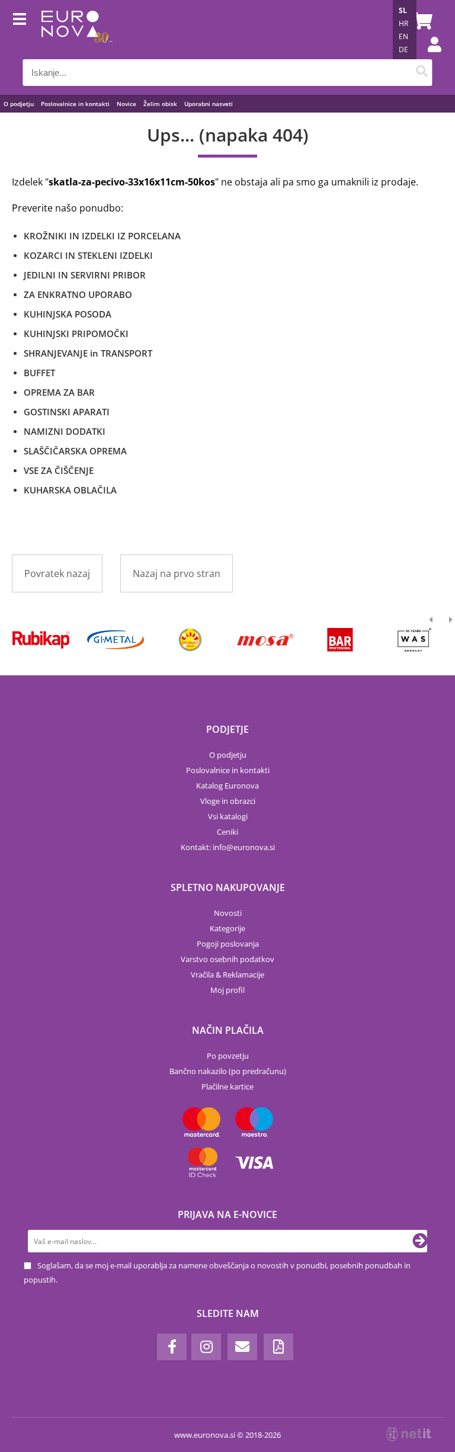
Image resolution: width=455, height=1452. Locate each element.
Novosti (228, 913)
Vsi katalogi (228, 816)
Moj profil (227, 990)
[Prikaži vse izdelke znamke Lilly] (190, 640)
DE (403, 49)
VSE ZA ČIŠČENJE (59, 470)
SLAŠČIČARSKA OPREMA (75, 451)
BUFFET (39, 373)
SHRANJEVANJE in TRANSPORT (88, 353)
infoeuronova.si (244, 847)
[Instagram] (206, 1347)
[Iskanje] (422, 72)
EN (403, 36)
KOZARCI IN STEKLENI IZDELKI (88, 255)
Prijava (428, 56)
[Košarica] (420, 20)
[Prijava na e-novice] (420, 1241)
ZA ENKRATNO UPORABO (78, 294)
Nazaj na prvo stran (176, 573)
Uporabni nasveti (208, 104)
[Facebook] (172, 1347)
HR (403, 23)
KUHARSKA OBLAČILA (70, 490)
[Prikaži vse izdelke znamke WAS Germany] (414, 640)
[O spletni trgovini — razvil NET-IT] (408, 1434)
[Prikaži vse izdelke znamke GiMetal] (115, 640)
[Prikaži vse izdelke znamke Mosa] (265, 640)
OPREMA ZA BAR (59, 392)
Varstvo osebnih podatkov (227, 959)
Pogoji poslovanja (228, 943)
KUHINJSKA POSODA (67, 314)
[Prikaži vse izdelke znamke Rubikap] (40, 640)
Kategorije (227, 928)
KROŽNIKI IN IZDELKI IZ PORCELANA (102, 236)
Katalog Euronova (227, 785)
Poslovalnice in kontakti (75, 104)
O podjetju (19, 104)
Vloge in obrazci (227, 801)
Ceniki (227, 831)
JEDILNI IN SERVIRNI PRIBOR (85, 275)
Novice (126, 104)
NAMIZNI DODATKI (64, 431)
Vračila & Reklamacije (227, 974)
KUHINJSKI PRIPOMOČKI (76, 333)
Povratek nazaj (57, 573)
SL (403, 10)
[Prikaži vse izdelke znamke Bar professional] (340, 640)
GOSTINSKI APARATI (67, 412)
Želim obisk (160, 104)
